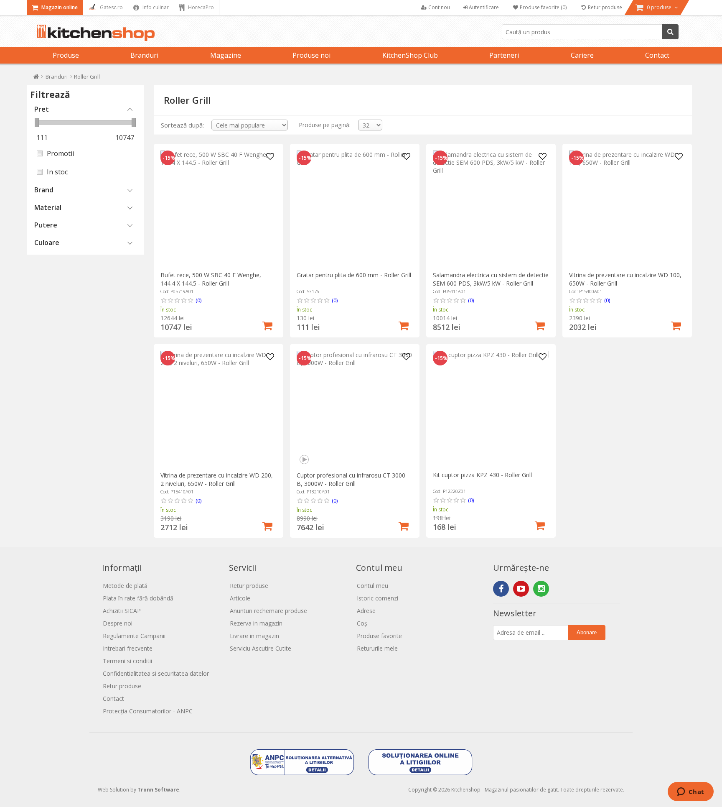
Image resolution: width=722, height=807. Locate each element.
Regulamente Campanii (134, 636)
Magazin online (59, 7)
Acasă (36, 78)
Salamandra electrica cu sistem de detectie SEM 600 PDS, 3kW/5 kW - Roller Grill (491, 279)
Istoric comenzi (377, 598)
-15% (169, 158)
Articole (240, 598)
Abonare (587, 632)
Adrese (366, 611)
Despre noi (117, 623)
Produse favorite (379, 636)
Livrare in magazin (254, 636)
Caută (670, 31)
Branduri (144, 55)
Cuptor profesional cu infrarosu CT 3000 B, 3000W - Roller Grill (351, 479)
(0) (198, 300)
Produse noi (311, 55)
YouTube (521, 589)
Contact (657, 55)
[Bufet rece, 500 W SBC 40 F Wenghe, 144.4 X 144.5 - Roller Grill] (218, 208)
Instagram (541, 589)
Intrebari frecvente (128, 648)
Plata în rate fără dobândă (138, 598)
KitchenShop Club (410, 55)
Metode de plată (125, 586)
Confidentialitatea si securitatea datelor (156, 673)
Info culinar (155, 7)
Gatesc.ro (111, 7)
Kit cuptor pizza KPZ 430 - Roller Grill (482, 475)
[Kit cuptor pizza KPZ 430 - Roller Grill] (491, 409)
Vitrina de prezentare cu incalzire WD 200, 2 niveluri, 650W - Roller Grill (216, 479)
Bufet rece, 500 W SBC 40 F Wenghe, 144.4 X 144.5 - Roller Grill (210, 279)
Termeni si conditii (127, 661)
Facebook (501, 589)
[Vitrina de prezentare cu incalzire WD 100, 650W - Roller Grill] (627, 208)
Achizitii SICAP (122, 611)
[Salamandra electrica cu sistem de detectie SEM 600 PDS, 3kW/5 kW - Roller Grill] (491, 208)
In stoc (57, 171)
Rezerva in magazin (256, 623)
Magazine (225, 55)
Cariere (582, 55)
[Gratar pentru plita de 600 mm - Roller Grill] (354, 208)
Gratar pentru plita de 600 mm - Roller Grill (354, 275)
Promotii (60, 153)
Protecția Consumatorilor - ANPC (148, 711)
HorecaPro (200, 7)
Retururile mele (377, 648)
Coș (362, 623)
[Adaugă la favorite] (270, 157)
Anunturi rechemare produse (268, 611)
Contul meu (372, 586)
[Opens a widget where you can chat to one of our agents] (690, 792)
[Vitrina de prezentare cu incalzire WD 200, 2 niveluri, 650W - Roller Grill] (218, 409)
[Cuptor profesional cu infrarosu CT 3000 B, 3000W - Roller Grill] (354, 409)
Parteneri (504, 55)
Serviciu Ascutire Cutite (260, 648)
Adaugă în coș (267, 325)
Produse (66, 55)
